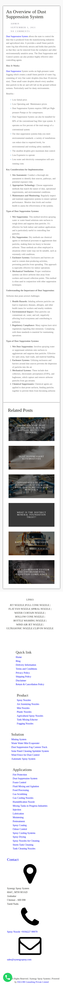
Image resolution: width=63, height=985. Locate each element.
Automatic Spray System (23, 759)
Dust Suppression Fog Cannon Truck (29, 747)
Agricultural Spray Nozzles (30, 715)
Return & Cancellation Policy (30, 684)
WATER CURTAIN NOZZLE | (30, 613)
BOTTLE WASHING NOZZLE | (30, 620)
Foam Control (19, 782)
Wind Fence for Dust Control (25, 755)
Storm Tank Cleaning (23, 844)
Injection (17, 809)
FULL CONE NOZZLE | (37, 605)
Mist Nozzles (23, 708)
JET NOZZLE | (17, 605)
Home (19, 657)
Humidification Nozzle (24, 802)
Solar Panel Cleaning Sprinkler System (30, 751)
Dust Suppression (13, 71)
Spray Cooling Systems (24, 833)
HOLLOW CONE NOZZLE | (30, 616)
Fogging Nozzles (25, 723)
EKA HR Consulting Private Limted (33, 982)
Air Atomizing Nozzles (28, 704)
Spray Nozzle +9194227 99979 (22, 931)
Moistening (18, 817)
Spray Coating (20, 825)
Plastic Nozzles (24, 712)
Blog (18, 661)
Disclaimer (21, 680)
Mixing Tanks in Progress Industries (30, 806)
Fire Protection (20, 774)
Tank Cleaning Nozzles (24, 848)
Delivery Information (26, 665)
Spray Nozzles (24, 700)
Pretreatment (19, 821)
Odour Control (20, 829)
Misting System (18, 739)
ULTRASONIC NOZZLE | (20, 628)
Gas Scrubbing (20, 794)
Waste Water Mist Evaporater (25, 743)
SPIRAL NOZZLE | (41, 609)
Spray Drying (19, 837)
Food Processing (21, 790)
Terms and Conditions (26, 669)
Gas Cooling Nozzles (23, 798)
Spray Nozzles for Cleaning (26, 840)
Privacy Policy (23, 672)
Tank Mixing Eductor (27, 719)
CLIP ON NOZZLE (44, 628)
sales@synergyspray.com (19, 959)
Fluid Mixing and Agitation (26, 786)
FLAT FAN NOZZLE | (20, 609)
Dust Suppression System (17, 36)
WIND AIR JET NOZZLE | (30, 624)
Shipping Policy (23, 676)
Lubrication (18, 813)
